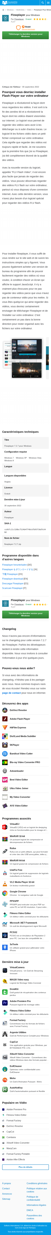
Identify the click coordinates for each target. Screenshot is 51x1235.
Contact (6, 1188)
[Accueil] (3, 10)
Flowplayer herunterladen (14, 565)
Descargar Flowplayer (13, 583)
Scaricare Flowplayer (12, 588)
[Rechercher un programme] (42, 2)
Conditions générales (37, 1183)
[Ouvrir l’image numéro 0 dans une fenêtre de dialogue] (23, 358)
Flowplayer (25, 14)
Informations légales (36, 1205)
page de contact (11, 693)
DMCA (30, 1210)
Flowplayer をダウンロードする (17, 569)
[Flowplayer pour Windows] (5, 18)
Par (17, 19)
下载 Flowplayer (10, 574)
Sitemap (6, 1199)
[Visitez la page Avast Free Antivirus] (25, 27)
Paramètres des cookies (34, 1217)
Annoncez (7, 1194)
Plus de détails (25, 1167)
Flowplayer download (12, 579)
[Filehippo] (9, 2)
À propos (6, 1183)
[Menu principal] (48, 2)
